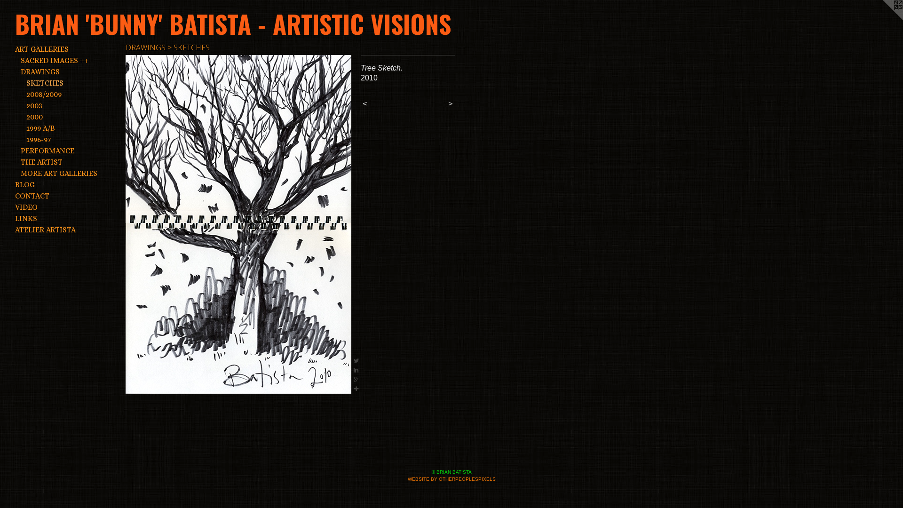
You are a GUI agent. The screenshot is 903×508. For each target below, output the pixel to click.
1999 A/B (40, 128)
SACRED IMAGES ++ (54, 60)
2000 (34, 116)
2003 (34, 105)
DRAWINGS (40, 71)
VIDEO (26, 207)
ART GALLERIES (42, 49)
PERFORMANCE (47, 150)
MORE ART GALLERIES (59, 173)
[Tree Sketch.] (238, 224)
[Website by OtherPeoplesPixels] (884, 19)
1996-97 (38, 139)
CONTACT (32, 195)
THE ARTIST (42, 162)
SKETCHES (44, 83)
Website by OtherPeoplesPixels (452, 479)
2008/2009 (44, 94)
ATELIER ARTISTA (45, 229)
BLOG (25, 184)
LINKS (26, 218)
